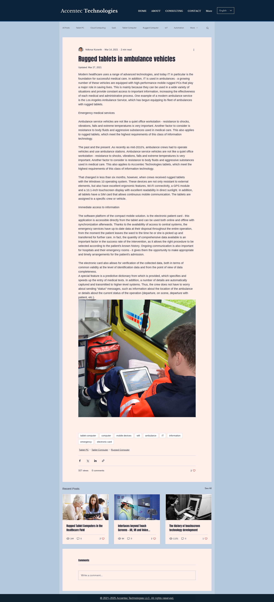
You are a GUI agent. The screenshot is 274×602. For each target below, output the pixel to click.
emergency (86, 441)
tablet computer (88, 435)
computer (106, 435)
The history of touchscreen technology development (184, 528)
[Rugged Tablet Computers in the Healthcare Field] (85, 507)
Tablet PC (80, 28)
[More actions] (194, 49)
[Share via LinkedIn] (95, 460)
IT (163, 435)
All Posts (66, 28)
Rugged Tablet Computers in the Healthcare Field (84, 528)
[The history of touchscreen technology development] (188, 507)
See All (208, 488)
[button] (207, 28)
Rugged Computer (151, 28)
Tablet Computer (129, 28)
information (174, 435)
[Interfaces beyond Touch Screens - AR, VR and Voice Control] (137, 507)
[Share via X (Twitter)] (87, 460)
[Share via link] (103, 460)
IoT (166, 28)
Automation (179, 28)
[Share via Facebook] (79, 460)
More (192, 28)
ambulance (150, 435)
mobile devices (123, 435)
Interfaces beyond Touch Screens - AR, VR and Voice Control (133, 528)
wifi (138, 435)
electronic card (104, 441)
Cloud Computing (97, 28)
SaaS (114, 28)
